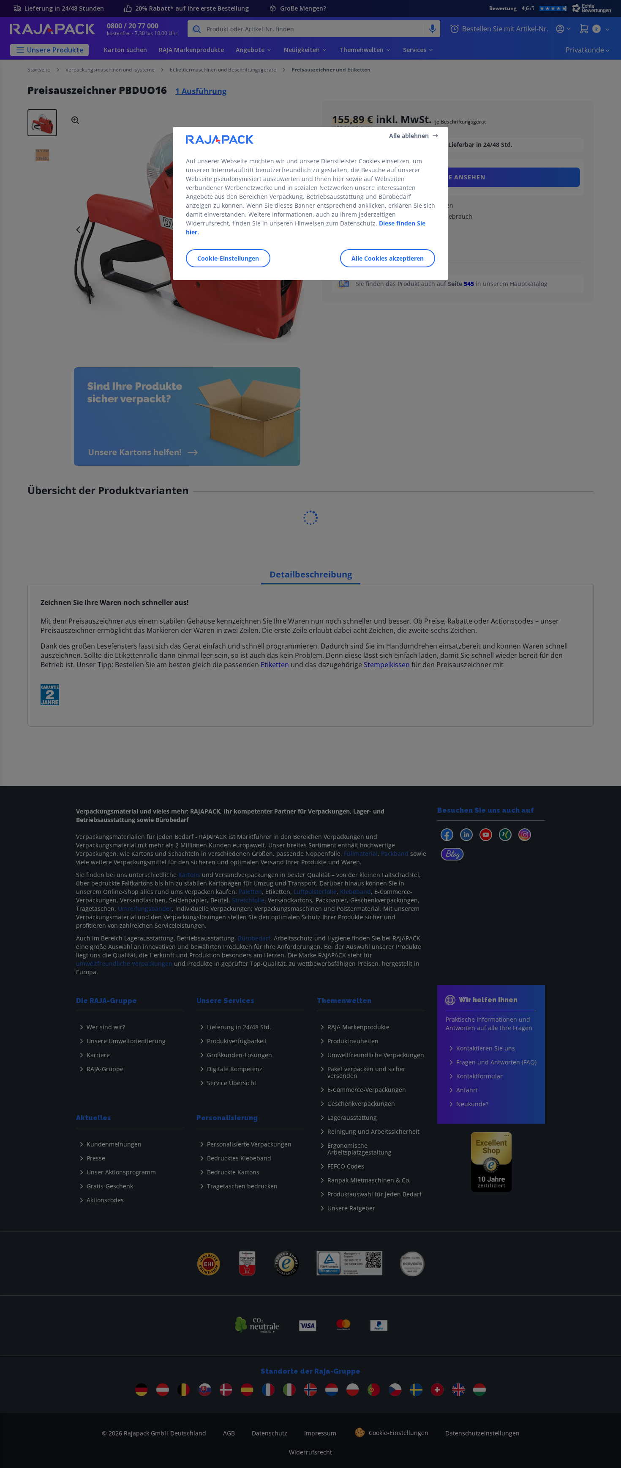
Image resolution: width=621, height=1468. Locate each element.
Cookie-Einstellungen (228, 258)
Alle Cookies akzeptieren (387, 258)
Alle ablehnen (409, 135)
